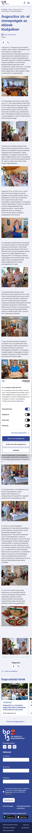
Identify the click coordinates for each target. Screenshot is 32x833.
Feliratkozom (8, 800)
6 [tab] (10, 656)
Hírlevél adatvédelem (8, 830)
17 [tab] (26, 656)
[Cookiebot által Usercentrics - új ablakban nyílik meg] (22, 381)
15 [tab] (23, 656)
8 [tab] (13, 656)
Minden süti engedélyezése (16, 438)
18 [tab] (27, 656)
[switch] (27, 414)
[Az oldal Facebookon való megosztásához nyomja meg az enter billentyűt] (3, 42)
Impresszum (26, 825)
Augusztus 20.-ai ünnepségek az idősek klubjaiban (15, 22)
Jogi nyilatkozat (25, 827)
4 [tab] (7, 656)
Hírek (10, 9)
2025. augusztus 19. (10, 34)
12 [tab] (19, 656)
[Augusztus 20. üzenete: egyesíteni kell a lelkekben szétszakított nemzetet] (14, 699)
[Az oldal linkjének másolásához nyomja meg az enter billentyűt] (8, 42)
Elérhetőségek (8, 806)
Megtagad (16, 450)
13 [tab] (20, 656)
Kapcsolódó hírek (13, 679)
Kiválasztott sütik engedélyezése (16, 444)
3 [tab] (6, 656)
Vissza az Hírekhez (10, 671)
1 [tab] (3, 656)
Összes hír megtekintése (15, 721)
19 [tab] (29, 656)
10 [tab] (16, 656)
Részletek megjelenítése (18, 433)
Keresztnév (6, 767)
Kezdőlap (4, 9)
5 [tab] (9, 656)
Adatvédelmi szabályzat (9, 827)
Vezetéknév (6, 756)
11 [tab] (17, 656)
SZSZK (3, 37)
